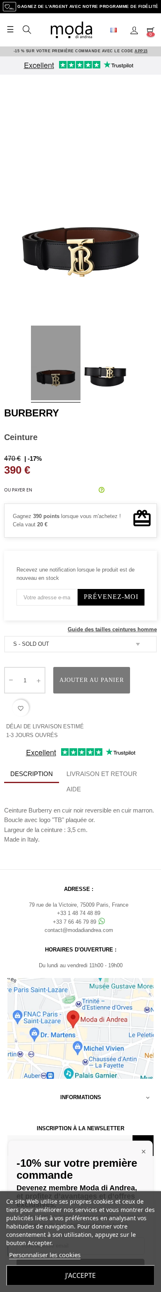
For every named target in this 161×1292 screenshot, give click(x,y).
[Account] (134, 29)
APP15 (141, 51)
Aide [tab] (73, 789)
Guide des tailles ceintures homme (112, 629)
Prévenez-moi (111, 596)
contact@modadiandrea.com (79, 930)
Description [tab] (31, 773)
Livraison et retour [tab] (101, 773)
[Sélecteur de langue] (117, 29)
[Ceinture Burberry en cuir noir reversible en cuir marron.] (55, 364)
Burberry (31, 413)
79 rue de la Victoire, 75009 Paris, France (78, 905)
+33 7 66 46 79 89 (75, 922)
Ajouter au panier (91, 680)
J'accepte (80, 1275)
